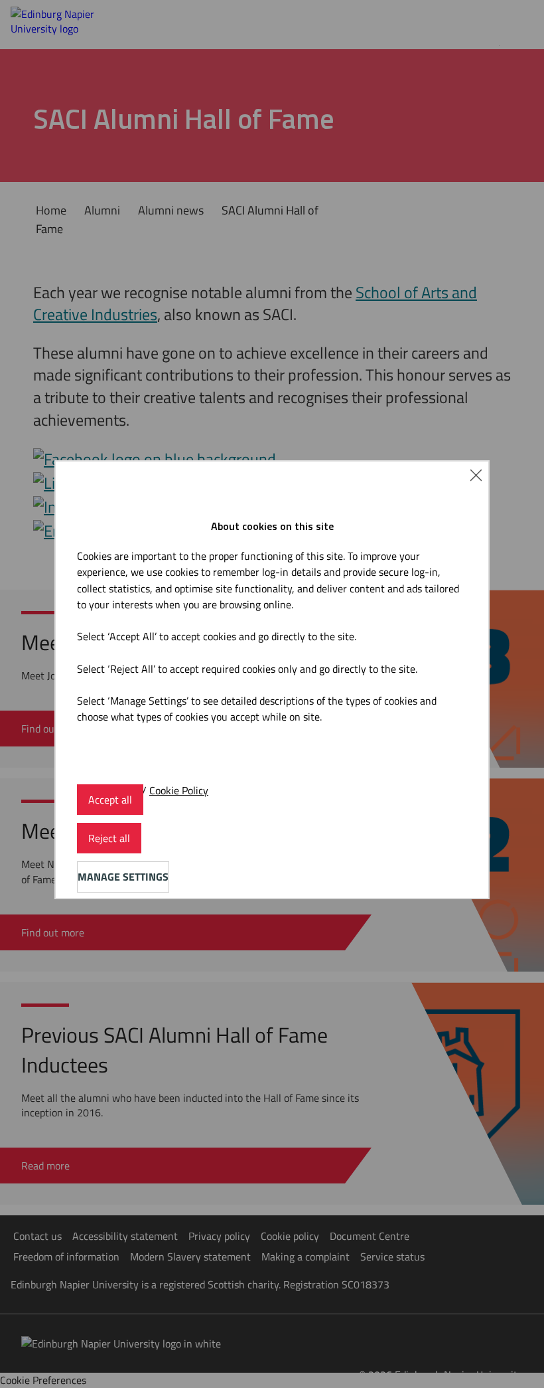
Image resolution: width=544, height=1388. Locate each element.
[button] (476, 474)
